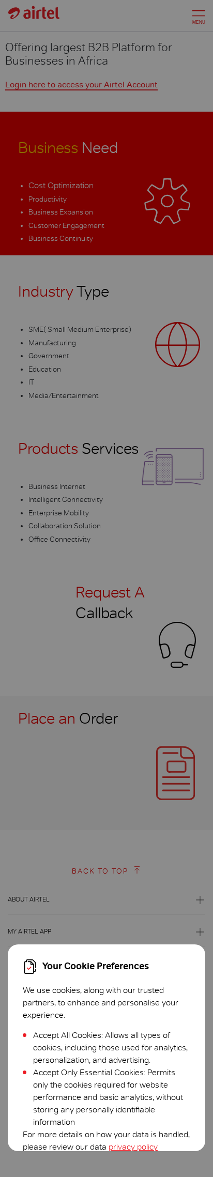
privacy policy (133, 1147)
